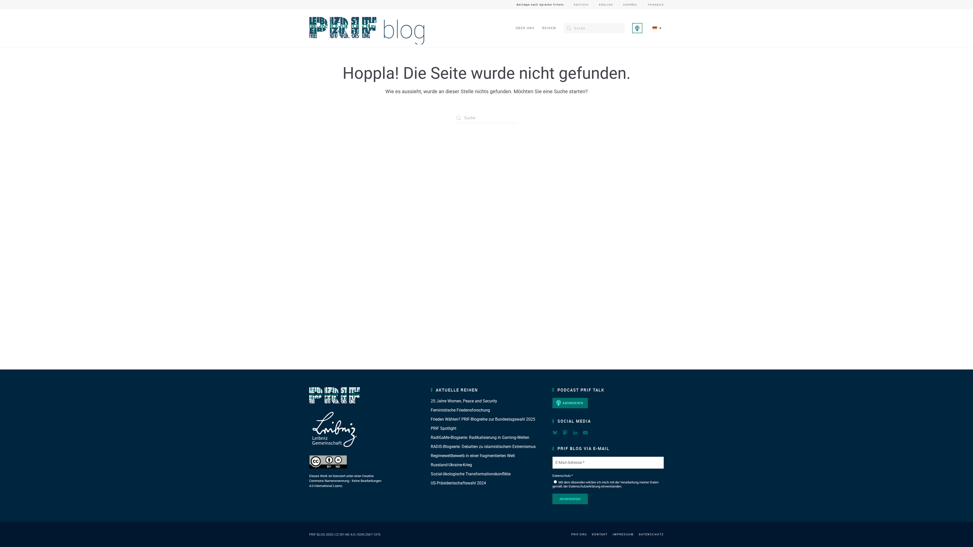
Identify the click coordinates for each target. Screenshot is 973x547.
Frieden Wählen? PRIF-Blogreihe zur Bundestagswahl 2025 (483, 419)
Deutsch (581, 4)
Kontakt (600, 534)
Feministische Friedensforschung (460, 410)
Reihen (549, 28)
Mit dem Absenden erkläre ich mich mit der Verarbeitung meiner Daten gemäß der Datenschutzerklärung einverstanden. (605, 484)
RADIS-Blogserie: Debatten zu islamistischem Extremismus (483, 446)
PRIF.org (579, 534)
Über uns (525, 28)
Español (630, 4)
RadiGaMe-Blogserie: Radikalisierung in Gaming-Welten (480, 437)
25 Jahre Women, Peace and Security (464, 401)
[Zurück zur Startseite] (367, 28)
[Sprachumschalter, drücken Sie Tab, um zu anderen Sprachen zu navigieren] (657, 28)
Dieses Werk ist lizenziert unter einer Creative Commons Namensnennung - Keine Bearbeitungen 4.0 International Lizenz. (345, 481)
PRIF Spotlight (443, 428)
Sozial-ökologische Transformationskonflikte (471, 474)
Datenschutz (651, 534)
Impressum (623, 534)
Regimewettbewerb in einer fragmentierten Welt (473, 455)
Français (656, 4)
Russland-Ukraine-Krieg (451, 464)
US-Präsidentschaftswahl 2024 (458, 483)
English (606, 4)
